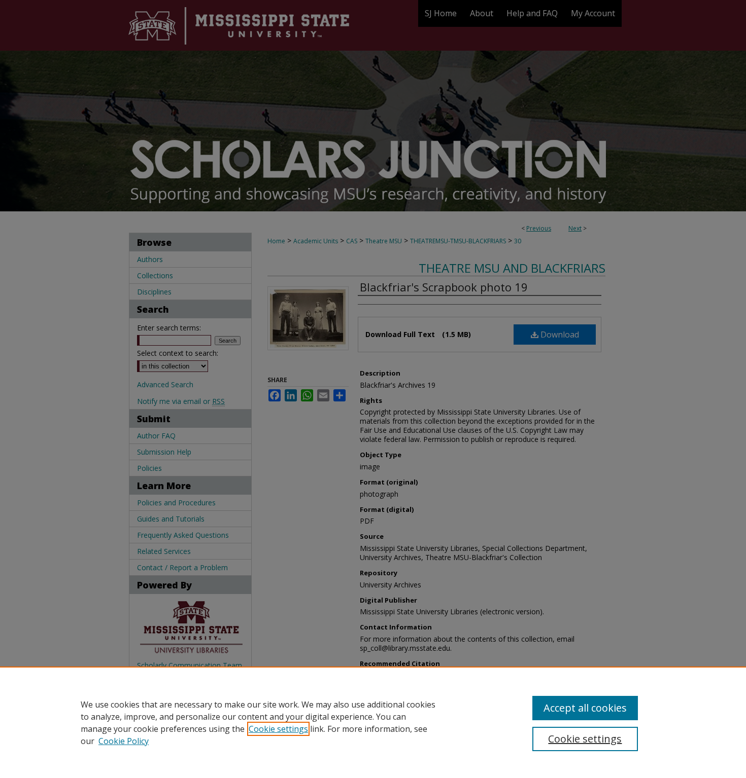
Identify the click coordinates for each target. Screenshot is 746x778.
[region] (373, 722)
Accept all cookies (585, 708)
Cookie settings (278, 728)
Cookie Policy (123, 741)
